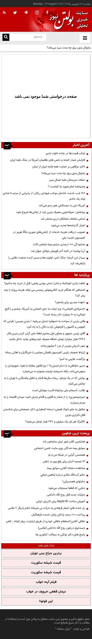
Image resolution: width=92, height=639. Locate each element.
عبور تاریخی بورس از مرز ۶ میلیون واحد (62, 346)
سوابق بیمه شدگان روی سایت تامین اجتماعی (59, 448)
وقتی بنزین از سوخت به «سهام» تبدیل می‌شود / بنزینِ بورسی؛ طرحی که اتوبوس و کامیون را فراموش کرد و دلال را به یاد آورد (44, 324)
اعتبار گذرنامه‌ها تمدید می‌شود (68, 225)
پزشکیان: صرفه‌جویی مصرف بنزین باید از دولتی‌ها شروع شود (50, 212)
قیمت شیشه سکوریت (46, 563)
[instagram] (37, 13)
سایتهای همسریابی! (73, 481)
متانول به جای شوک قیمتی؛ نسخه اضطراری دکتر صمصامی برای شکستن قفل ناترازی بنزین (44, 412)
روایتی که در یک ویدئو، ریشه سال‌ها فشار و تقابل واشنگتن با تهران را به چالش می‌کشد (44, 381)
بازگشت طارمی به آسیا (72, 359)
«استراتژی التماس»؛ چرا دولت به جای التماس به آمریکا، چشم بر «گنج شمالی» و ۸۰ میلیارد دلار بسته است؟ (45, 312)
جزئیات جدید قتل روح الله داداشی (66, 495)
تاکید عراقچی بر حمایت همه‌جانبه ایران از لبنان (58, 166)
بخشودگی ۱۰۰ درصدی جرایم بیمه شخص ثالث (59, 244)
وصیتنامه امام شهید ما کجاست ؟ (66, 186)
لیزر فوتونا (46, 601)
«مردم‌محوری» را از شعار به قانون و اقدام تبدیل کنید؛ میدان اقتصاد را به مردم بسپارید (44, 400)
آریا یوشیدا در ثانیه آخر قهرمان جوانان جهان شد (58, 251)
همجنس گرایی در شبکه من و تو (66, 455)
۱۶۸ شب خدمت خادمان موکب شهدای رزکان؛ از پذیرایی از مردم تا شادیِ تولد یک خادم (44, 196)
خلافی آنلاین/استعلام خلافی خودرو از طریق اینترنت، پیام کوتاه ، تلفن (45, 521)
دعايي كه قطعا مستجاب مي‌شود (66, 488)
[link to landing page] (67, 19)
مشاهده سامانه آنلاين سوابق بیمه (66, 468)
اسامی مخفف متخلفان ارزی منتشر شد (63, 219)
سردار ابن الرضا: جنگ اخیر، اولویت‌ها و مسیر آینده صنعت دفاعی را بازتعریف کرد (46, 261)
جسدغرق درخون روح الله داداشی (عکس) (61, 528)
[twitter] (15, 13)
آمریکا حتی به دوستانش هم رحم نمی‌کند (62, 205)
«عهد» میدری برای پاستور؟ (70, 302)
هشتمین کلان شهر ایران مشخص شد (64, 441)
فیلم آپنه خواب (46, 582)
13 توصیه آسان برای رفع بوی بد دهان (64, 461)
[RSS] (4, 12)
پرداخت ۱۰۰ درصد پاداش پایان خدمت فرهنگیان (58, 514)
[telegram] (26, 12)
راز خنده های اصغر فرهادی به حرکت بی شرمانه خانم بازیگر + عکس (46, 508)
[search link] (5, 37)
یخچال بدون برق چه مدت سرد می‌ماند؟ (69, 48)
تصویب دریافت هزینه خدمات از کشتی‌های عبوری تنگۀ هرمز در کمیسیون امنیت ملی (49, 235)
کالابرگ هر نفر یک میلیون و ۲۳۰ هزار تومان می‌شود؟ (55, 421)
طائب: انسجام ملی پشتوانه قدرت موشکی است (58, 390)
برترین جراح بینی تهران (46, 553)
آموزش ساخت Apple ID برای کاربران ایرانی (60, 501)
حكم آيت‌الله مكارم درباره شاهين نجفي (62, 475)
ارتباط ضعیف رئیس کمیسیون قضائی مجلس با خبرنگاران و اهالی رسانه (45, 352)
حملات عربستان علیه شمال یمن (67, 180)
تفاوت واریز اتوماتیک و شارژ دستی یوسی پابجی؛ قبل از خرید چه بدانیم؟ (44, 283)
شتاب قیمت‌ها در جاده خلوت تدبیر (65, 153)
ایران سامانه (63, 629)
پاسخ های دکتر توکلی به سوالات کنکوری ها (60, 534)
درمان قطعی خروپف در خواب (46, 591)
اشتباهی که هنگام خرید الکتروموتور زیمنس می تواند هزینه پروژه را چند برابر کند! (44, 293)
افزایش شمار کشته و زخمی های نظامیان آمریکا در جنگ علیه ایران (47, 160)
